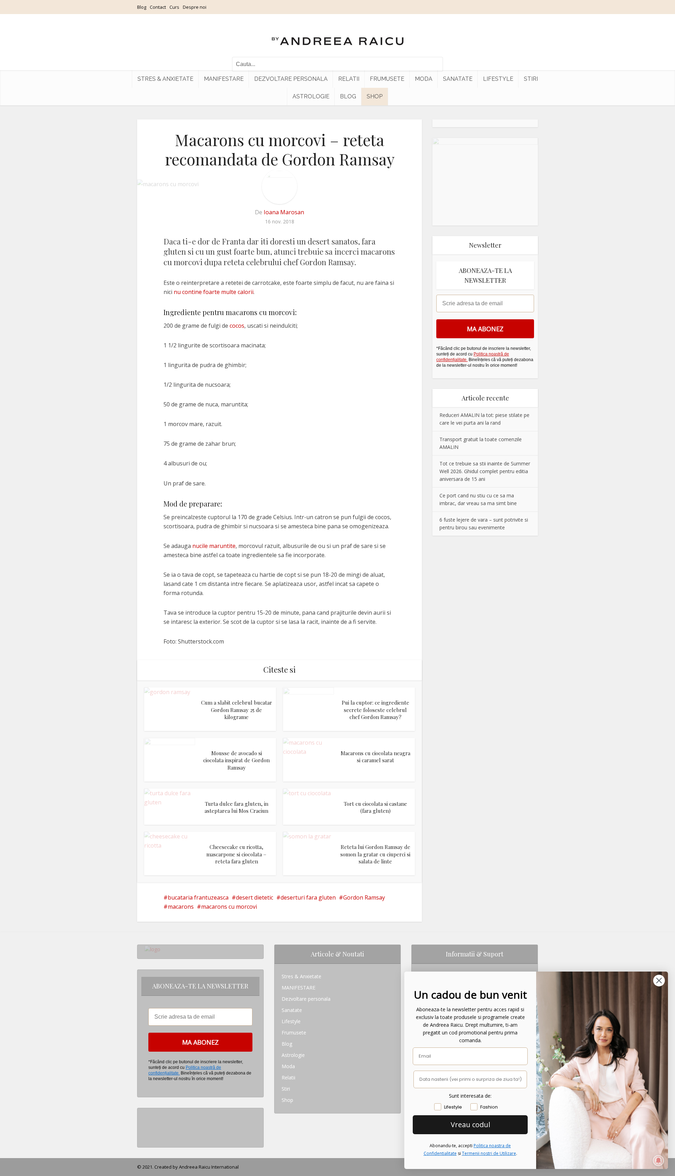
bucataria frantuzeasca (198, 897)
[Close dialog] (659, 980)
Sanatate (457, 79)
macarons (181, 906)
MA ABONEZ (485, 329)
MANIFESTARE (224, 79)
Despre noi (194, 7)
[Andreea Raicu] (337, 35)
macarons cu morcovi (229, 906)
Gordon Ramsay (364, 897)
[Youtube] (146, 1136)
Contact (158, 7)
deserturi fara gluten (308, 897)
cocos (237, 325)
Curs (174, 7)
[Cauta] (434, 64)
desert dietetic (254, 897)
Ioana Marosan (284, 212)
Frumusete (387, 79)
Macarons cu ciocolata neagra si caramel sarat (375, 757)
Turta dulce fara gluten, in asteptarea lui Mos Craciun (236, 807)
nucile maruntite (214, 546)
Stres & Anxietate (165, 79)
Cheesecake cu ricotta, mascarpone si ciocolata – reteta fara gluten (236, 854)
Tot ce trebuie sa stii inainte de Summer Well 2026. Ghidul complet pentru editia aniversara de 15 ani (484, 471)
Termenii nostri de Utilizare (489, 1153)
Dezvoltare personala (291, 79)
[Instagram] (146, 1113)
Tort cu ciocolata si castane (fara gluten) (375, 807)
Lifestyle (498, 79)
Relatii (348, 79)
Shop (374, 96)
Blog (141, 7)
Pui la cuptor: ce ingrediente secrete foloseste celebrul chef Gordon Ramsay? (375, 709)
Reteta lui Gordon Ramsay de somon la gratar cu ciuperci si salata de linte (375, 854)
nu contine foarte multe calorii (213, 292)
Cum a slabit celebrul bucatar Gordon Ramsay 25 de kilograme (236, 709)
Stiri (531, 79)
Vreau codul (470, 1124)
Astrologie (310, 96)
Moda (423, 79)
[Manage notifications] (658, 1160)
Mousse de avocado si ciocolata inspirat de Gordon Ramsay (236, 760)
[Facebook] (146, 1125)
